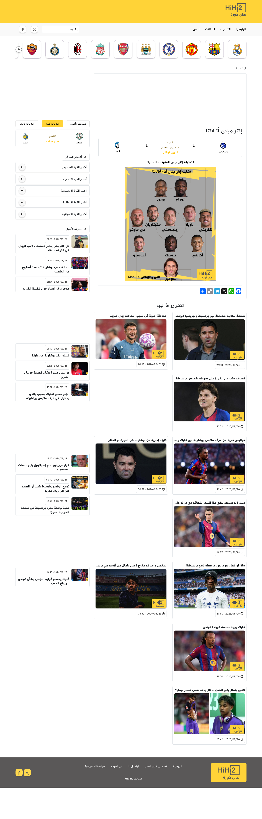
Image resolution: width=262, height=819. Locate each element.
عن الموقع (116, 766)
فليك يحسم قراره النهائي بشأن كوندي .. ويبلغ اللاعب (43, 581)
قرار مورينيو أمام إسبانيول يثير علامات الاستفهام (43, 467)
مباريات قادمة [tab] (26, 123)
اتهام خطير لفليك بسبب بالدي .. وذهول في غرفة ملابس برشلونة (47, 396)
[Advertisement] (80, 11)
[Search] (76, 29)
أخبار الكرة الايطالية (74, 202)
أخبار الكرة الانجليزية (74, 190)
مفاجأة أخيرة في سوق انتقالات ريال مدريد (138, 315)
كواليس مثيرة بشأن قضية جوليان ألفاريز (46, 375)
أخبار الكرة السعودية (74, 167)
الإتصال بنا (133, 766)
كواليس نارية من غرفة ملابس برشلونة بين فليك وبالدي (209, 440)
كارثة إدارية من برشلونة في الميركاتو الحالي (136, 440)
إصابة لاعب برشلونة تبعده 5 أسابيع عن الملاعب (45, 269)
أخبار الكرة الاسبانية (74, 214)
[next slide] (19, 49)
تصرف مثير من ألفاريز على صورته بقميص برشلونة (210, 378)
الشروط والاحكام (133, 778)
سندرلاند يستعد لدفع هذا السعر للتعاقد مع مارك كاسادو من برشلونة (209, 502)
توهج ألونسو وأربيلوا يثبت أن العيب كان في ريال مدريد (45, 488)
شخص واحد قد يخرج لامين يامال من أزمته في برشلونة (131, 565)
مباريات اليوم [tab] (52, 123)
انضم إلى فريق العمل (156, 766)
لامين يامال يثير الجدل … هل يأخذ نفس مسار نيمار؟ (210, 690)
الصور (196, 29)
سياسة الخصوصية (95, 766)
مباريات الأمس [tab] (78, 123)
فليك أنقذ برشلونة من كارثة (50, 355)
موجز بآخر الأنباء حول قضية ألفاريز (46, 288)
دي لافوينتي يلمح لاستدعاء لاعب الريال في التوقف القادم (43, 248)
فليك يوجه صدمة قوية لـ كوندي (224, 627)
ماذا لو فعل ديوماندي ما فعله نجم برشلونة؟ (215, 565)
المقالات (210, 29)
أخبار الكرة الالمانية (75, 179)
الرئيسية (241, 29)
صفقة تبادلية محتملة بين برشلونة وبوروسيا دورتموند (209, 315)
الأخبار (227, 29)
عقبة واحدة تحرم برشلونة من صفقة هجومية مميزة (44, 510)
